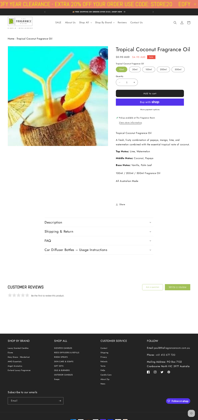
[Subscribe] (59, 400)
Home (11, 38)
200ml (163, 69)
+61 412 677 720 (165, 355)
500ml (178, 69)
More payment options (150, 109)
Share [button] (122, 204)
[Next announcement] (153, 11)
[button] (85, 22)
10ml (121, 69)
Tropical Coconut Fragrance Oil (34, 38)
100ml (149, 69)
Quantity (119, 76)
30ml (135, 69)
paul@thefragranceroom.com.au (172, 348)
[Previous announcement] (44, 11)
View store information (130, 122)
